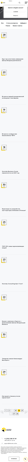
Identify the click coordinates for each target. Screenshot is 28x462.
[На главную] (3, 2)
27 (22, 410)
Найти (10, 1)
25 (15, 410)
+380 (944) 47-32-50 (9, 440)
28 (17, 414)
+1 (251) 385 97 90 (10, 438)
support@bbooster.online (10, 443)
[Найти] (19, 2)
